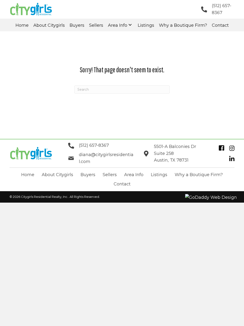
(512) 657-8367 (94, 145)
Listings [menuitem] (159, 174)
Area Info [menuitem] (133, 174)
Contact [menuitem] (122, 184)
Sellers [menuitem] (110, 174)
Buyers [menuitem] (88, 174)
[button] (130, 25)
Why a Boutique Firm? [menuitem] (199, 174)
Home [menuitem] (27, 174)
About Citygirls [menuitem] (57, 174)
